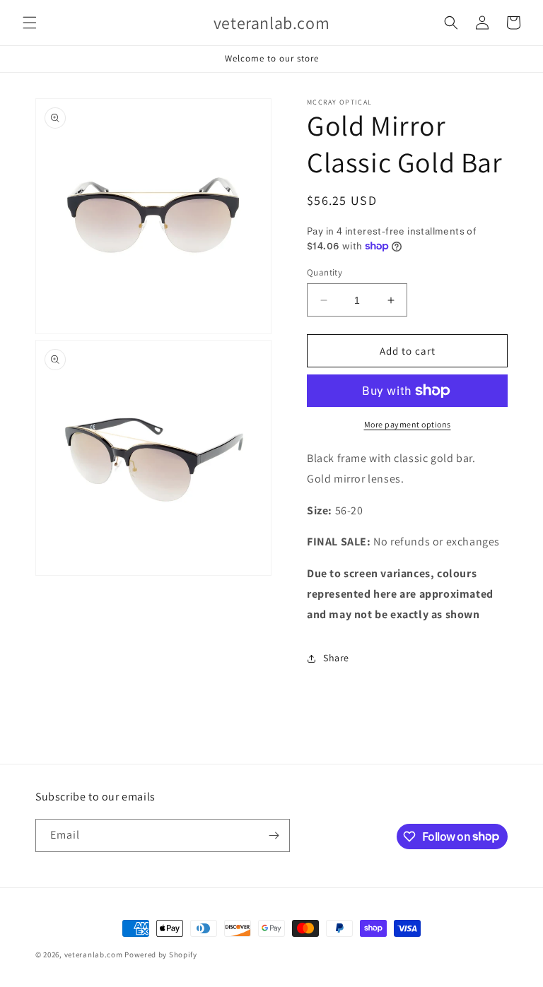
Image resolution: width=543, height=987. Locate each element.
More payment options (407, 424)
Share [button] (336, 657)
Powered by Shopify (160, 954)
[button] (29, 22)
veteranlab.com (93, 954)
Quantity (324, 272)
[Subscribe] (273, 835)
